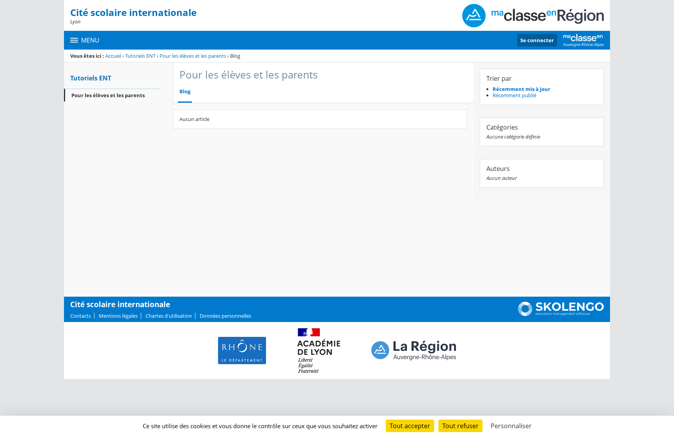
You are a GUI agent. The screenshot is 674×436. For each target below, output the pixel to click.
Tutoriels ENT (140, 55)
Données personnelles (225, 316)
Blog (184, 91)
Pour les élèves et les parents (193, 55)
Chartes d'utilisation (168, 316)
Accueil (113, 55)
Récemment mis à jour (521, 89)
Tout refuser (460, 426)
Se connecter (537, 40)
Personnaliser (511, 426)
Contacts (80, 316)
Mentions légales (118, 316)
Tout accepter (410, 426)
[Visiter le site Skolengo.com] (561, 314)
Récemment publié (514, 95)
